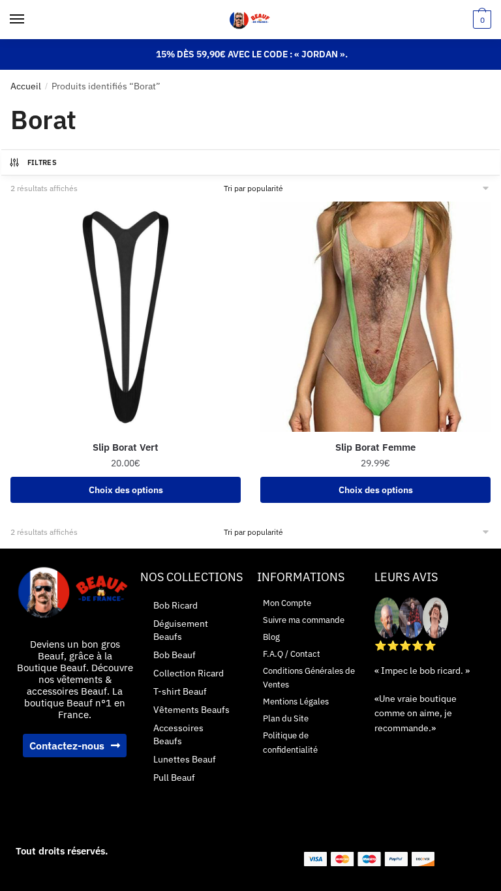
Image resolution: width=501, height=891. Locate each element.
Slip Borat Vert (126, 447)
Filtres (42, 162)
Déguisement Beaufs (180, 630)
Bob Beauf (174, 655)
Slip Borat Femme (375, 447)
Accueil (25, 86)
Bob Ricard (175, 605)
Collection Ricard (188, 673)
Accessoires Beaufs (178, 734)
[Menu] (29, 19)
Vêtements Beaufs (191, 710)
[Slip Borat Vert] (125, 317)
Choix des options (126, 490)
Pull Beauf (174, 777)
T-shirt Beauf (180, 691)
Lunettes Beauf (184, 759)
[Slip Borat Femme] (375, 317)
